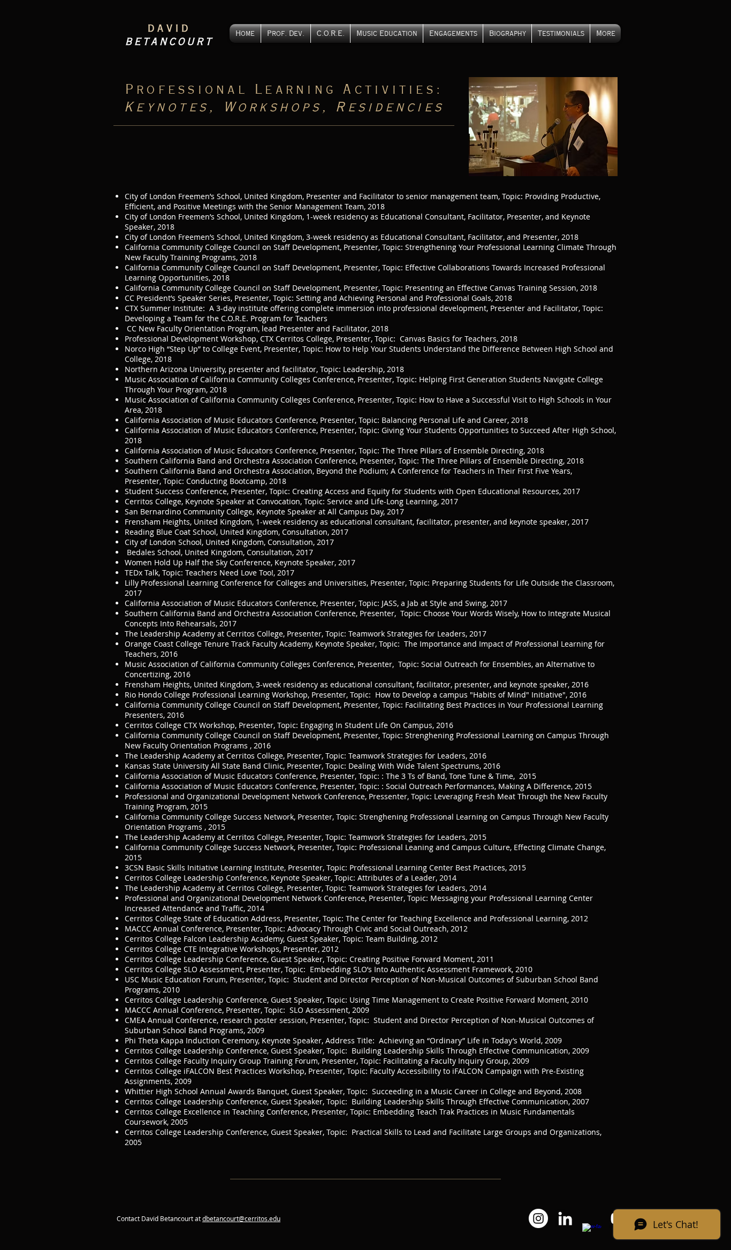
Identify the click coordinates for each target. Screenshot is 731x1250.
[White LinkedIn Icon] (565, 1218)
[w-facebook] (591, 1233)
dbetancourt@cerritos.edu (241, 1218)
